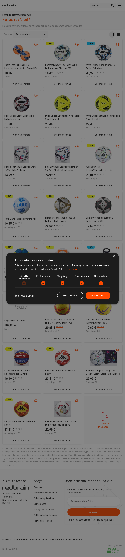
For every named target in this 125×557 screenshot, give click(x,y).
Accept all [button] (98, 295)
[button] (25, 295)
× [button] (114, 256)
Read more (71, 268)
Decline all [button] (70, 295)
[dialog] (62, 278)
